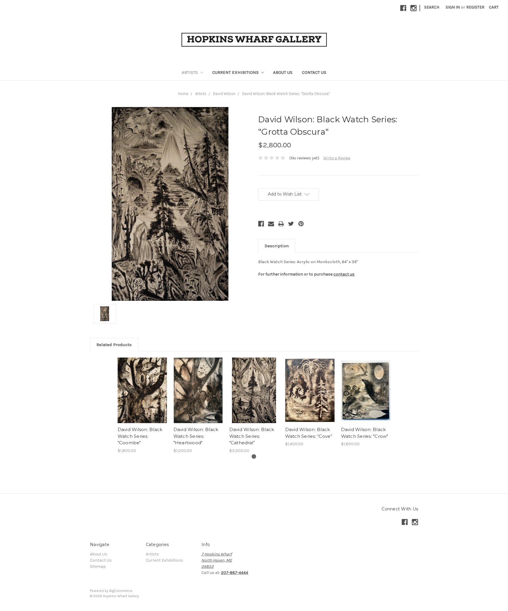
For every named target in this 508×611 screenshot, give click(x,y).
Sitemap (98, 566)
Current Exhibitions (236, 72)
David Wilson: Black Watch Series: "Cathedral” (251, 436)
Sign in (453, 7)
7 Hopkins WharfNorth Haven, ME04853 (216, 560)
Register (475, 7)
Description (277, 245)
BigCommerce (120, 591)
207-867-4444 (234, 572)
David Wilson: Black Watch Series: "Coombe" (140, 436)
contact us (344, 274)
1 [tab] (254, 456)
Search (431, 7)
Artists (190, 72)
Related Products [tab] (114, 344)
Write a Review (336, 158)
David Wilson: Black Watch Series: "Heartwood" (195, 436)
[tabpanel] (142, 405)
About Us (283, 72)
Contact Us (314, 72)
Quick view (142, 390)
